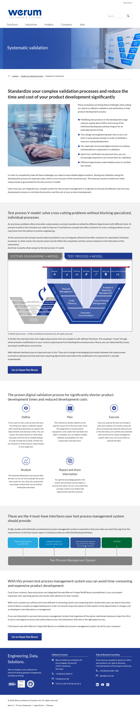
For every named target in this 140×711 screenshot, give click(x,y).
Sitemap (49, 705)
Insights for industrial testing (32, 76)
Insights (15, 76)
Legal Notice (39, 705)
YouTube (103, 684)
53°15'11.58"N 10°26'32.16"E (68, 684)
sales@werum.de (107, 676)
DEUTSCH (127, 3)
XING (108, 684)
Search (128, 16)
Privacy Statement (23, 705)
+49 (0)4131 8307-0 (64, 674)
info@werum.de (62, 679)
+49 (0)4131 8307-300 (109, 671)
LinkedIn (98, 684)
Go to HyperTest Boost (25, 369)
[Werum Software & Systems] (9, 76)
